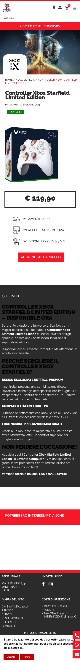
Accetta (11, 656)
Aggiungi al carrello (41, 257)
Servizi (7, 614)
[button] (75, 8)
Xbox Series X (25, 80)
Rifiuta (27, 656)
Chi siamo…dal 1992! (15, 606)
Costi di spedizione (56, 599)
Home (9, 80)
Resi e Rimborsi (12, 618)
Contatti (8, 626)
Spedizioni (9, 622)
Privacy (7, 610)
